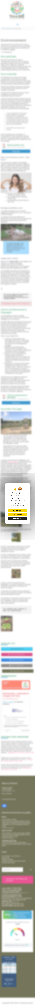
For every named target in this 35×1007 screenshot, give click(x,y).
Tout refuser (17, 515)
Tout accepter (17, 511)
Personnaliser (17, 518)
